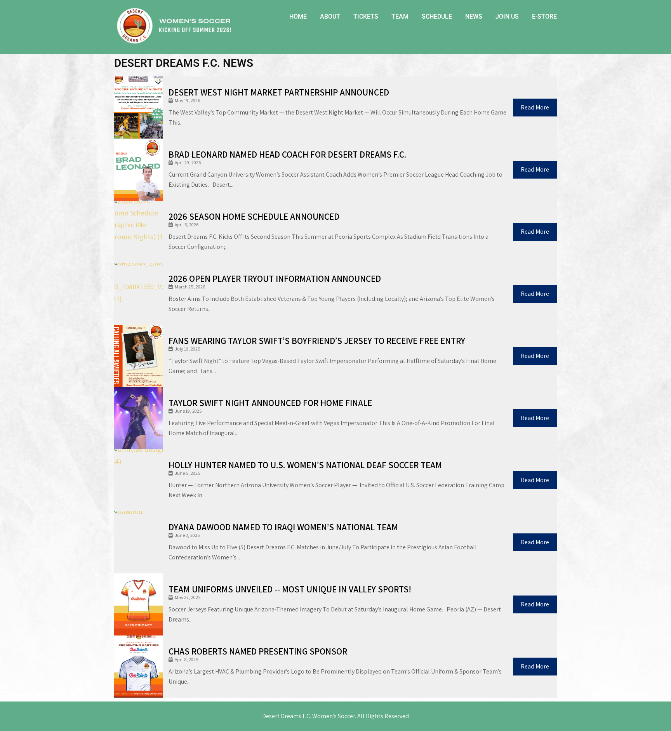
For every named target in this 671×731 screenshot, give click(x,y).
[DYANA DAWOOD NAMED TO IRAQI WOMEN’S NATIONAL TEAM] (138, 542)
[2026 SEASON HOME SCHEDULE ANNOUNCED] (138, 232)
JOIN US (507, 16)
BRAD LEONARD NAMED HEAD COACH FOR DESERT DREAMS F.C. (287, 154)
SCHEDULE (437, 16)
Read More (535, 107)
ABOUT (330, 16)
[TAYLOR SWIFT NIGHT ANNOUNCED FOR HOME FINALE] (138, 418)
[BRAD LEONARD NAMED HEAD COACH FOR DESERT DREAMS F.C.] (138, 170)
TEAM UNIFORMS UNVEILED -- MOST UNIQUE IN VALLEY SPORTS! (290, 589)
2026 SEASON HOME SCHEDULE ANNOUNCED (254, 217)
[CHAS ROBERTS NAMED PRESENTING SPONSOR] (138, 667)
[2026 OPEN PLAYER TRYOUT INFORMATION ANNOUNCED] (138, 294)
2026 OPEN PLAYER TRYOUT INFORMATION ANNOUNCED (275, 279)
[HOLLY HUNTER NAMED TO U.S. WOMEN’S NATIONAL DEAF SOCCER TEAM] (138, 480)
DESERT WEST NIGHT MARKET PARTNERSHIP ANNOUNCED (279, 92)
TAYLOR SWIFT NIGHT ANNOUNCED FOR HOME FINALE (270, 403)
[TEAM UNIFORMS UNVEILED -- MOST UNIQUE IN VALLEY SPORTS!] (138, 604)
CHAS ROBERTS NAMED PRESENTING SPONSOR (258, 651)
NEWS (473, 16)
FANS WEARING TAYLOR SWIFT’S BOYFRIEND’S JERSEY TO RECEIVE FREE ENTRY (317, 341)
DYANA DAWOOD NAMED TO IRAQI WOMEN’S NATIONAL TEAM (283, 527)
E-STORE (544, 16)
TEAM (400, 16)
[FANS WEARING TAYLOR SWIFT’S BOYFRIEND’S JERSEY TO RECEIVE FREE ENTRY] (138, 356)
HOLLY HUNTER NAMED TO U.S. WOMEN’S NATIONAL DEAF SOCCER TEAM (305, 465)
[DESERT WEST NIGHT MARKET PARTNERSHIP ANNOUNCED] (138, 107)
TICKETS (365, 16)
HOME (298, 16)
